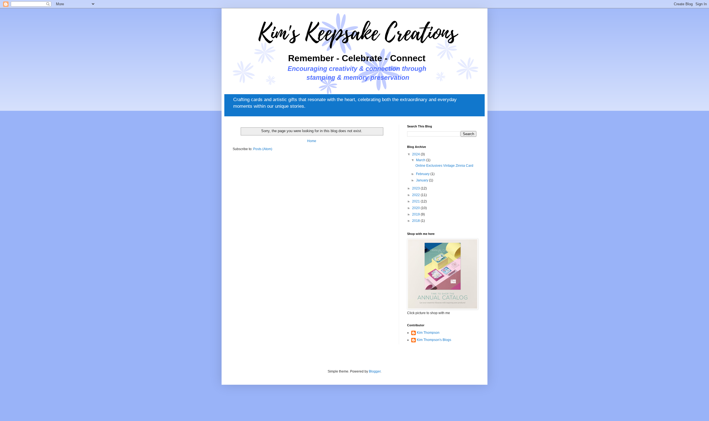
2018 (416, 221)
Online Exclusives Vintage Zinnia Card (444, 166)
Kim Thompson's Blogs (434, 340)
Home (311, 141)
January (422, 180)
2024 (416, 154)
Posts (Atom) (262, 149)
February (423, 174)
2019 (416, 214)
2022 (416, 195)
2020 (416, 208)
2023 (416, 188)
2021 (416, 201)
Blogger (375, 371)
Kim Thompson (428, 333)
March (421, 160)
